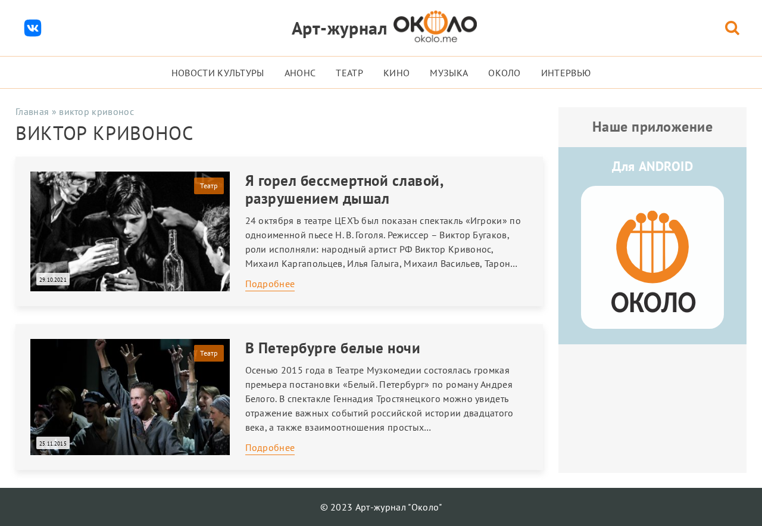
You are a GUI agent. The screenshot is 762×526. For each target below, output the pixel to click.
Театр (349, 73)
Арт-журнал (340, 27)
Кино (396, 73)
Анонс (300, 73)
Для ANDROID (652, 166)
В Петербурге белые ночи (333, 348)
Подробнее (270, 284)
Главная (32, 111)
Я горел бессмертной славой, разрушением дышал (344, 189)
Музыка (449, 73)
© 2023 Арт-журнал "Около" (381, 507)
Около (504, 73)
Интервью (566, 73)
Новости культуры (217, 73)
